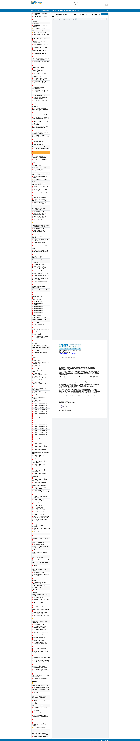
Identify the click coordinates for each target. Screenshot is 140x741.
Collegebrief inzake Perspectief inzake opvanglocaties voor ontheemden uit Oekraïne (40, 62)
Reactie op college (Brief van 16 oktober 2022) (40, 713)
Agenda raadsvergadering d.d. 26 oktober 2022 (39, 26)
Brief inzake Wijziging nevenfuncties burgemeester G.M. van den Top (40, 79)
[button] (106, 5)
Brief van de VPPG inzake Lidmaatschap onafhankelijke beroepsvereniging (41, 140)
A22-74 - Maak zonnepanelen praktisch (41, 687)
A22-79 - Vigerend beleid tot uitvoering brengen (40, 560)
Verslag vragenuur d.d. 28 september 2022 (40, 187)
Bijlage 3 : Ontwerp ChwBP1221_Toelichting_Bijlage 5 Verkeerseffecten (39, 388)
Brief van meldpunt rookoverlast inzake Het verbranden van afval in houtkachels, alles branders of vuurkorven (40, 132)
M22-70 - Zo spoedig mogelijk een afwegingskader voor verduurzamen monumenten (39, 702)
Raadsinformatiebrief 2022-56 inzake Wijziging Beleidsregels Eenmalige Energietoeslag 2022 (40, 41)
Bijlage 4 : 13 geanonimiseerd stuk (40, 426)
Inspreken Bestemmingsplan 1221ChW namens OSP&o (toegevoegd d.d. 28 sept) (40, 517)
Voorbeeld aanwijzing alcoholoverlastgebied (37, 334)
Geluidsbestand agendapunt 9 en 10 (41, 345)
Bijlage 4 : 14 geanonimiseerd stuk (40, 428)
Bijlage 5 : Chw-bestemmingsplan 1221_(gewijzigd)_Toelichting (39, 442)
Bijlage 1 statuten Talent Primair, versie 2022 (40, 276)
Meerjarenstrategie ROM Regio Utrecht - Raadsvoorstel (40, 600)
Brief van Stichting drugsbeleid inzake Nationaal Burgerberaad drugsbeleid (40, 149)
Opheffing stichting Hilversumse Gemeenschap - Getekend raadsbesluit (39, 220)
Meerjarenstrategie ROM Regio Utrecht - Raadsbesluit (40, 603)
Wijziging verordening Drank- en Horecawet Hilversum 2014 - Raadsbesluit (40, 328)
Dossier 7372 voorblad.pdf (39, 322)
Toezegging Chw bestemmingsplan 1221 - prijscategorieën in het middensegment (40, 525)
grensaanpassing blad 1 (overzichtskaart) (37, 304)
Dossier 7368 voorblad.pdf (39, 350)
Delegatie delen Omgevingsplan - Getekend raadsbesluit (39, 583)
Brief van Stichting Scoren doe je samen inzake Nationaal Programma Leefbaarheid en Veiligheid (40, 118)
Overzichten (46, 8)
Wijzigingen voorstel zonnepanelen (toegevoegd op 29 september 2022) (40, 647)
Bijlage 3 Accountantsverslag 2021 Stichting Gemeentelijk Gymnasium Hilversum (39, 247)
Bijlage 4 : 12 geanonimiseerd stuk (40, 424)
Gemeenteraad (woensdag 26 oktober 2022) (52, 10)
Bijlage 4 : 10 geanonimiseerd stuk (40, 420)
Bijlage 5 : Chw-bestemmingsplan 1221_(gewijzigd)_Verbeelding (39, 505)
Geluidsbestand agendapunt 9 (40, 317)
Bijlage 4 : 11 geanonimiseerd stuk (40, 422)
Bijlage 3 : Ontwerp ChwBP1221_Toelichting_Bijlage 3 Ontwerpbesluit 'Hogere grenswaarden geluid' (39, 378)
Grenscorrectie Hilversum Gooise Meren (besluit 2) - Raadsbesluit (40, 299)
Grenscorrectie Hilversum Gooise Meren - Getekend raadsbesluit (40, 315)
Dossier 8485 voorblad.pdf (39, 572)
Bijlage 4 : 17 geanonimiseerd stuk (40, 434)
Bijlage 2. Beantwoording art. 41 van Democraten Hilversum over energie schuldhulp (40, 724)
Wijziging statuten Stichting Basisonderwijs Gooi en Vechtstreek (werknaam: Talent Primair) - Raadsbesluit (40, 272)
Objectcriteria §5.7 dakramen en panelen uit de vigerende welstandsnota (41, 640)
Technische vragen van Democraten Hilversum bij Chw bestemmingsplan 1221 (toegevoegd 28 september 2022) (40, 513)
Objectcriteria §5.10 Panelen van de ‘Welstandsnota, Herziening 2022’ (40, 633)
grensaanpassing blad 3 (38, 308)
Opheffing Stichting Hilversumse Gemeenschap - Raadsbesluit (39, 217)
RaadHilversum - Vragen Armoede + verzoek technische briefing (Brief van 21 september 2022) (40, 709)
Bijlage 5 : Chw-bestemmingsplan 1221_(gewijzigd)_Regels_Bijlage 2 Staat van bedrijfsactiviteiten (40, 496)
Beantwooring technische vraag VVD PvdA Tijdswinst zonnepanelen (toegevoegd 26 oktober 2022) (40, 675)
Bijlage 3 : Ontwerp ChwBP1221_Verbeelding (37, 401)
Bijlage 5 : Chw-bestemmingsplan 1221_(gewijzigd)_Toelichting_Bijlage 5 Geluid (39, 466)
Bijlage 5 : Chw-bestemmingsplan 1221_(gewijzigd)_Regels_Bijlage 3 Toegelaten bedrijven (39, 501)
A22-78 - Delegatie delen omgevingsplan (38, 591)
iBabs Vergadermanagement (96, 740)
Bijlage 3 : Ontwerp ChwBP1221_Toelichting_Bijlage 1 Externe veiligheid (40, 370)
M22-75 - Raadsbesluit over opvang (41, 736)
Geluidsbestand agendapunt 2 (40, 32)
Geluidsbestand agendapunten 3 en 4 (41, 179)
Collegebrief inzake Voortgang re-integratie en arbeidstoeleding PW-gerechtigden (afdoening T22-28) (39, 87)
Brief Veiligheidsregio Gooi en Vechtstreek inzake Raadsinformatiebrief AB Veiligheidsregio (40, 136)
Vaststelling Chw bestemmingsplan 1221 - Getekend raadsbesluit (41, 529)
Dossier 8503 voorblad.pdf (39, 228)
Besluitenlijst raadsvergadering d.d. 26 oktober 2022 (40, 14)
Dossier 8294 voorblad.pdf (39, 211)
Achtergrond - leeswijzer (38, 331)
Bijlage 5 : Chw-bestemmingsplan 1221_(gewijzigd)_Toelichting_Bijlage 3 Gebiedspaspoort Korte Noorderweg (39, 457)
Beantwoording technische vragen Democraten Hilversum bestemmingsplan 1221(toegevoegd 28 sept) (40, 521)
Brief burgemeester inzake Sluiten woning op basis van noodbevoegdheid (39, 54)
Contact (57, 8)
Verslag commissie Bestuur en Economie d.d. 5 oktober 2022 (39, 203)
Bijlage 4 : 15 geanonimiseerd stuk (40, 430)
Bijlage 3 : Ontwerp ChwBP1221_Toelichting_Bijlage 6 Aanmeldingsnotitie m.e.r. (39, 393)
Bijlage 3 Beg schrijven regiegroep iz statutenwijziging (40, 282)
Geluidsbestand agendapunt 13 (40, 585)
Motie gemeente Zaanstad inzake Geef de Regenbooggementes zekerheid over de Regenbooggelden (40, 123)
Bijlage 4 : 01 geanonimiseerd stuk (40, 403)
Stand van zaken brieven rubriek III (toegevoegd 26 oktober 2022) (39, 165)
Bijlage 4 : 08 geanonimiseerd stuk (40, 417)
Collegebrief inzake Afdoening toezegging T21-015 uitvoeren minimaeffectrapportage (39, 75)
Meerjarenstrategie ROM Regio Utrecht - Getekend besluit (40, 616)
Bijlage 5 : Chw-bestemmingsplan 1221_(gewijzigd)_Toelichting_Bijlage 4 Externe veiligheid (39, 461)
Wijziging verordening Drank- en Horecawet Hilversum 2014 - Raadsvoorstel (40, 325)
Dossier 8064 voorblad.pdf (39, 597)
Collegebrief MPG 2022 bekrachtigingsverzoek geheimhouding (39, 170)
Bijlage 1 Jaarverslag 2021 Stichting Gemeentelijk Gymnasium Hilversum (40, 240)
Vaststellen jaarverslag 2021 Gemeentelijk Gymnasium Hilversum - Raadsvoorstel (39, 231)
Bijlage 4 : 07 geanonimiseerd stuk (40, 415)
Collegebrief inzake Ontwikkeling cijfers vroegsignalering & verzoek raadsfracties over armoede (40, 92)
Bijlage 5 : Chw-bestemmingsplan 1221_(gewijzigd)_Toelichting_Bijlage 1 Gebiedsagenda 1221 (39, 446)
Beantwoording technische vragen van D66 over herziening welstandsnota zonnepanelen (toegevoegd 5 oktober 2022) (40, 666)
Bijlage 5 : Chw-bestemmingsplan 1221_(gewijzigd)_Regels (39, 488)
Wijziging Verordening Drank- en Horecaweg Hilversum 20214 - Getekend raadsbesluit (40, 342)
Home (38, 10)
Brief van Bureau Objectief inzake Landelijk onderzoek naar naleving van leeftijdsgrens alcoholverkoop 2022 (39, 102)
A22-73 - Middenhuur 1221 (39, 544)
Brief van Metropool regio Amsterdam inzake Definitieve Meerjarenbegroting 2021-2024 (40, 114)
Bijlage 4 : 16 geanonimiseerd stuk (40, 432)
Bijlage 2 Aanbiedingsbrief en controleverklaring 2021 (38, 243)
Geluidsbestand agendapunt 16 (40, 727)
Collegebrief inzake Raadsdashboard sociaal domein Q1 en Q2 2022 (40, 66)
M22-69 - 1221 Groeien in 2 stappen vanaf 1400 (40, 566)
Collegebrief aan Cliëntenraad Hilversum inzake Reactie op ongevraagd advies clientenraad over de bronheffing (40, 109)
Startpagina (33, 8)
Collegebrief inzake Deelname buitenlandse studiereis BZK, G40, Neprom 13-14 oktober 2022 (40, 83)
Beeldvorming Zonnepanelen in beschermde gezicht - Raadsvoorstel (39, 627)
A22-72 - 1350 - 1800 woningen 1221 (41, 540)
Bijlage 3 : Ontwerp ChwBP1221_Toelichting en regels (39, 366)
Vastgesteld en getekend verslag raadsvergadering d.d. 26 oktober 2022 (39, 17)
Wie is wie (52, 8)
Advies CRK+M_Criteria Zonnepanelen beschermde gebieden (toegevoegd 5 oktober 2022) (41, 657)
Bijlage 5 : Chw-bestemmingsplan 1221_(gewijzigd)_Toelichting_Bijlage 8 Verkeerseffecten (39, 479)
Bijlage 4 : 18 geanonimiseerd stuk (40, 436)
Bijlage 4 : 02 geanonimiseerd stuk (40, 405)
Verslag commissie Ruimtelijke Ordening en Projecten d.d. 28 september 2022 (41, 193)
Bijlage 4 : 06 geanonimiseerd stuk (40, 413)
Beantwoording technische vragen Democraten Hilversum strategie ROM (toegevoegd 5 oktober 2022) (39, 612)
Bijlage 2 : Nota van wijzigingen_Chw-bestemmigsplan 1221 (40, 363)
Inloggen (105, 740)
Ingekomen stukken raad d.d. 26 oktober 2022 (40, 35)
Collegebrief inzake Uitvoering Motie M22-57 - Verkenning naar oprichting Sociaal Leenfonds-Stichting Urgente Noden (40, 58)
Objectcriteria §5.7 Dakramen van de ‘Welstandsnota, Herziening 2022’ (40, 636)
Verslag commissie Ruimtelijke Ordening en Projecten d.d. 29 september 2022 (41, 197)
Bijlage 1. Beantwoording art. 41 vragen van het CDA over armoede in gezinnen (40, 720)
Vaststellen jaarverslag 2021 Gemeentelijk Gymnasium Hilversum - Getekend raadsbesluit (39, 256)
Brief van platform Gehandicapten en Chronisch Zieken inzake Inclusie (40, 152)
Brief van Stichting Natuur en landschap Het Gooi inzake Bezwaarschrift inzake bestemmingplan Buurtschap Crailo (40, 156)
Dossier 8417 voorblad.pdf (39, 264)
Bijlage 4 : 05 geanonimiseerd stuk (40, 411)
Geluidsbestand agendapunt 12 (40, 531)
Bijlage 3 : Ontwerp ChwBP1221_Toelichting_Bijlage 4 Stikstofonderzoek (39, 383)
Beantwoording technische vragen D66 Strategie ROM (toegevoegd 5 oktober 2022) (40, 608)
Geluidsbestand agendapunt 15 (40, 683)
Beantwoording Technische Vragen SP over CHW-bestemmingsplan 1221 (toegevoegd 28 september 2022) (40, 508)
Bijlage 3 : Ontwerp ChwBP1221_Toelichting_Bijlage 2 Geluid (40, 374)
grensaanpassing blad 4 (38, 310)
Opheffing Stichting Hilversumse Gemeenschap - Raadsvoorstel (39, 214)
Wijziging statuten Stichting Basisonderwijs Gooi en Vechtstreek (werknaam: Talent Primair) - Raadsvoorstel (40, 267)
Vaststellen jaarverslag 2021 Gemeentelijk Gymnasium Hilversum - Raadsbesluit (39, 236)
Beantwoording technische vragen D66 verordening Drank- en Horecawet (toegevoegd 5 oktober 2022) (40, 337)
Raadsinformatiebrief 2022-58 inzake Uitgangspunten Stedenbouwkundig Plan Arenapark (40, 50)
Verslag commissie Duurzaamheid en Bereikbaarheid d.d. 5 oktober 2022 (40, 200)
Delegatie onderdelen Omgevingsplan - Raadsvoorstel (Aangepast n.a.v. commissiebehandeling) (40, 576)
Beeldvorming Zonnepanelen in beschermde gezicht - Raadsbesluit (39, 630)
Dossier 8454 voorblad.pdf (39, 624)
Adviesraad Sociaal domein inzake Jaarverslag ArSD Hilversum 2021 (39, 98)
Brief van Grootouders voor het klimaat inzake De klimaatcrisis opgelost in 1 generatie (40, 127)
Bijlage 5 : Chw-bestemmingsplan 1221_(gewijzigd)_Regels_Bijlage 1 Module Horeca (40, 491)
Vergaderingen (40, 8)
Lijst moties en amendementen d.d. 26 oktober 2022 (40, 20)
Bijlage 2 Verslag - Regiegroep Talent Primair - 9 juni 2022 (40, 279)
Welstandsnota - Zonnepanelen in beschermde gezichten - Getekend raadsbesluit (39, 680)
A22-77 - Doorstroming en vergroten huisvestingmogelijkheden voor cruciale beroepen (40, 552)
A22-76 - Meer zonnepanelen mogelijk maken (40, 693)
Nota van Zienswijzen (38, 301)
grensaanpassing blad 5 (38, 312)
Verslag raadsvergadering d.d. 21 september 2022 (39, 177)
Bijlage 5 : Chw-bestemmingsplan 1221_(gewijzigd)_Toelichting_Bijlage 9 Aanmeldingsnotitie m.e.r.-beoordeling (39, 484)
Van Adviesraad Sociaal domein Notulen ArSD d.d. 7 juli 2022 (41, 106)
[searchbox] (89, 5)
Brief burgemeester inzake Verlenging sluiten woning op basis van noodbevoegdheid (40, 70)
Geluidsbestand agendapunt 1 (40, 28)
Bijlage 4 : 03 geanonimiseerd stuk (40, 407)
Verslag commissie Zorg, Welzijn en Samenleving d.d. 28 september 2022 (40, 190)
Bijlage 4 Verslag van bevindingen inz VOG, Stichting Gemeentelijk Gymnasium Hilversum (40, 251)
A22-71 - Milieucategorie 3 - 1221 (40, 535)
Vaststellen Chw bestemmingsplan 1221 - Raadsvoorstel (40, 353)
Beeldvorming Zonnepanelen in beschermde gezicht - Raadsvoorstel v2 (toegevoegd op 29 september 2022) (39, 643)
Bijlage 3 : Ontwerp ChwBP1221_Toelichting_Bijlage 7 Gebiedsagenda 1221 (39, 397)
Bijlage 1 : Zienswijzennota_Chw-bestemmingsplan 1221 (39, 360)
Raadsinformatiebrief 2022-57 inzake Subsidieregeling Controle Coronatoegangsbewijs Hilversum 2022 (40, 46)
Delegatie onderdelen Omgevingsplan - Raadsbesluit (40, 580)
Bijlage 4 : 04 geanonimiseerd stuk (40, 409)
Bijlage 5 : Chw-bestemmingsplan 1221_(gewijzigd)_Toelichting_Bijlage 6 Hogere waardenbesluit (39, 470)
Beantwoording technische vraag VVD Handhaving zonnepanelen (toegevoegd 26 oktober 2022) (40, 671)
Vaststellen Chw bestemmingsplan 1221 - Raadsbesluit (40, 356)
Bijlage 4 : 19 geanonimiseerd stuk (40, 438)
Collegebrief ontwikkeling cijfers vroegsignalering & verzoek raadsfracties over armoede (40, 716)
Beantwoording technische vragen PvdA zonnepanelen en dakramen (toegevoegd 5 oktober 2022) (40, 662)
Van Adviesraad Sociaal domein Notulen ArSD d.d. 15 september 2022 (41, 144)
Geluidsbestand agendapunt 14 (40, 618)
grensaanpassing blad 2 (38, 306)
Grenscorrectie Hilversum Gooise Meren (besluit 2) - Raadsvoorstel (40, 295)
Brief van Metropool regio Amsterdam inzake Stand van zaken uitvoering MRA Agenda (40, 161)
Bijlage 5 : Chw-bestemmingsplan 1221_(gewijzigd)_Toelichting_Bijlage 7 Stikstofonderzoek (39, 475)
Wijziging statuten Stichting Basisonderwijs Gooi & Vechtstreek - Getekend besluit (39, 286)
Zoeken (75, 2)
